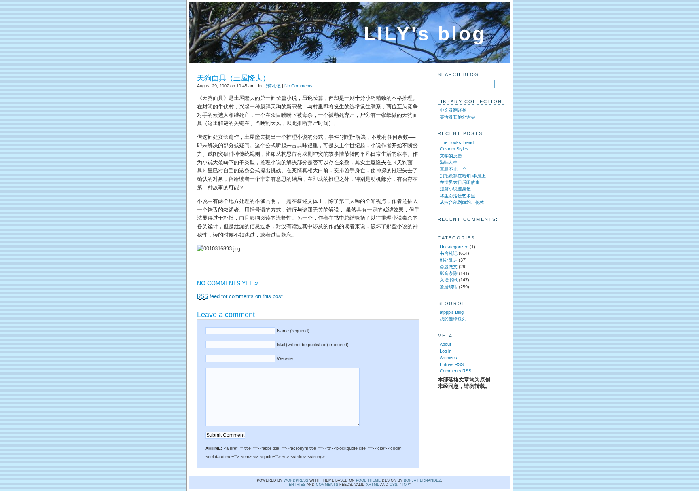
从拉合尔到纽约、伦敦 (462, 202)
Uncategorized (454, 246)
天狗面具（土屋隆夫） (233, 78)
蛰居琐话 (449, 286)
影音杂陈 (449, 273)
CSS (393, 485)
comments (327, 485)
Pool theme (368, 480)
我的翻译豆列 (453, 318)
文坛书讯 (449, 279)
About (445, 344)
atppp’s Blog (452, 312)
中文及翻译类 (453, 110)
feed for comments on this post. (240, 296)
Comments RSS (455, 370)
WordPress (296, 480)
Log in (445, 351)
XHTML (372, 485)
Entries (297, 485)
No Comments (298, 85)
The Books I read (457, 142)
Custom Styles (454, 148)
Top (405, 485)
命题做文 (449, 266)
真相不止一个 (453, 169)
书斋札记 (272, 85)
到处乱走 (449, 260)
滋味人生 (449, 162)
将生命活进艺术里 (457, 195)
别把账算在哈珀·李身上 (463, 175)
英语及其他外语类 (457, 116)
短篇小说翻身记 (455, 188)
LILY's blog (425, 33)
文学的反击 (451, 155)
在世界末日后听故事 (460, 182)
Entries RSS (452, 364)
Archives (448, 357)
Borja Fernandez (422, 480)
